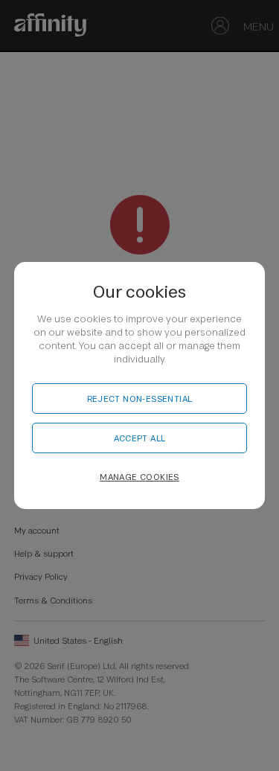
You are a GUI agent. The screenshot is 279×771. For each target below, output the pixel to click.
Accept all (140, 438)
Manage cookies (139, 476)
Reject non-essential (140, 398)
